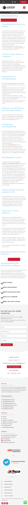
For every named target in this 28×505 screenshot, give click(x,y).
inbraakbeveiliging (12, 144)
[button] (24, 7)
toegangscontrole (19, 47)
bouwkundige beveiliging (13, 163)
